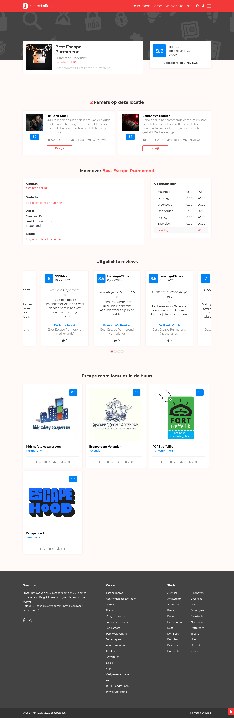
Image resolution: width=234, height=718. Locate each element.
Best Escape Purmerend (94, 68)
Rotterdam (197, 627)
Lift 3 (208, 712)
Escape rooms (140, 6)
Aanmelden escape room (121, 598)
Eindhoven (197, 592)
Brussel (171, 616)
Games (157, 6)
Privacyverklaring (116, 691)
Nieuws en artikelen (178, 6)
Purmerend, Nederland (71, 58)
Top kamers (113, 627)
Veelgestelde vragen (118, 674)
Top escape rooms (117, 622)
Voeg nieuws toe (116, 616)
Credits (110, 651)
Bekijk (59, 148)
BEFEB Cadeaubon (117, 686)
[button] (112, 351)
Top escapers (113, 639)
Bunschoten (174, 622)
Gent (194, 604)
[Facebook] (24, 620)
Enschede (196, 598)
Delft (170, 627)
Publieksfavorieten (117, 633)
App (108, 668)
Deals (109, 662)
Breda (170, 610)
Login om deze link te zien (44, 202)
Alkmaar (172, 592)
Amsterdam (174, 598)
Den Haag (173, 639)
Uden (194, 639)
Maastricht (197, 616)
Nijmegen (197, 622)
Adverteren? (113, 656)
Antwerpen (173, 604)
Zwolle (195, 651)
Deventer (172, 645)
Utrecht (195, 645)
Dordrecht (173, 651)
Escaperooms (64, 68)
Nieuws (110, 610)
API (108, 680)
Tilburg (195, 633)
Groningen (197, 610)
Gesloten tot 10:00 (68, 62)
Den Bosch (173, 633)
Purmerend (45, 221)
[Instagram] (30, 620)
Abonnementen (115, 645)
